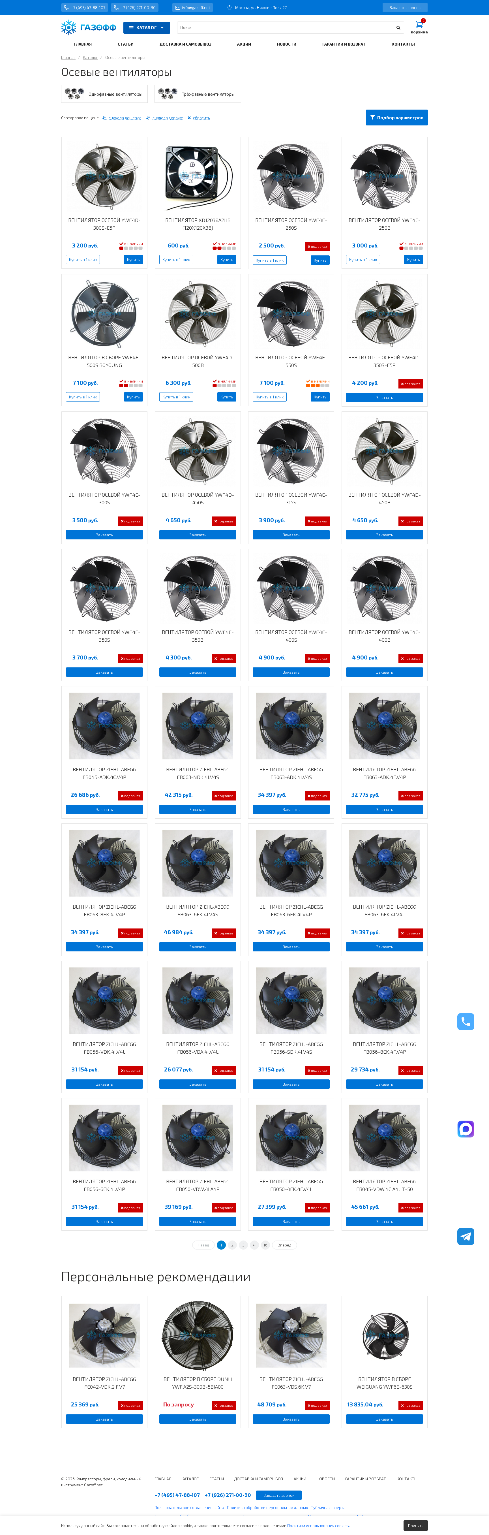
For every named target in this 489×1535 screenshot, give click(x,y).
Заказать (384, 397)
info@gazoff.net (196, 7)
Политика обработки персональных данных (267, 1507)
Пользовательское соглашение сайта (189, 1507)
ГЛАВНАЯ (83, 44)
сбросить (201, 117)
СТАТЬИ (126, 44)
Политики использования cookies (318, 1525)
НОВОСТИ (286, 44)
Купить (133, 259)
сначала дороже (168, 117)
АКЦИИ (244, 44)
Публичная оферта (328, 1507)
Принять (415, 1525)
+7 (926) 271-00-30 (138, 7)
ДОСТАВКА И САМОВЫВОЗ (185, 44)
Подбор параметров (400, 117)
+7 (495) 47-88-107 (88, 7)
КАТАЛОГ (146, 27)
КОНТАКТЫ (403, 44)
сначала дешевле (125, 117)
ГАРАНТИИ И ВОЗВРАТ (344, 44)
